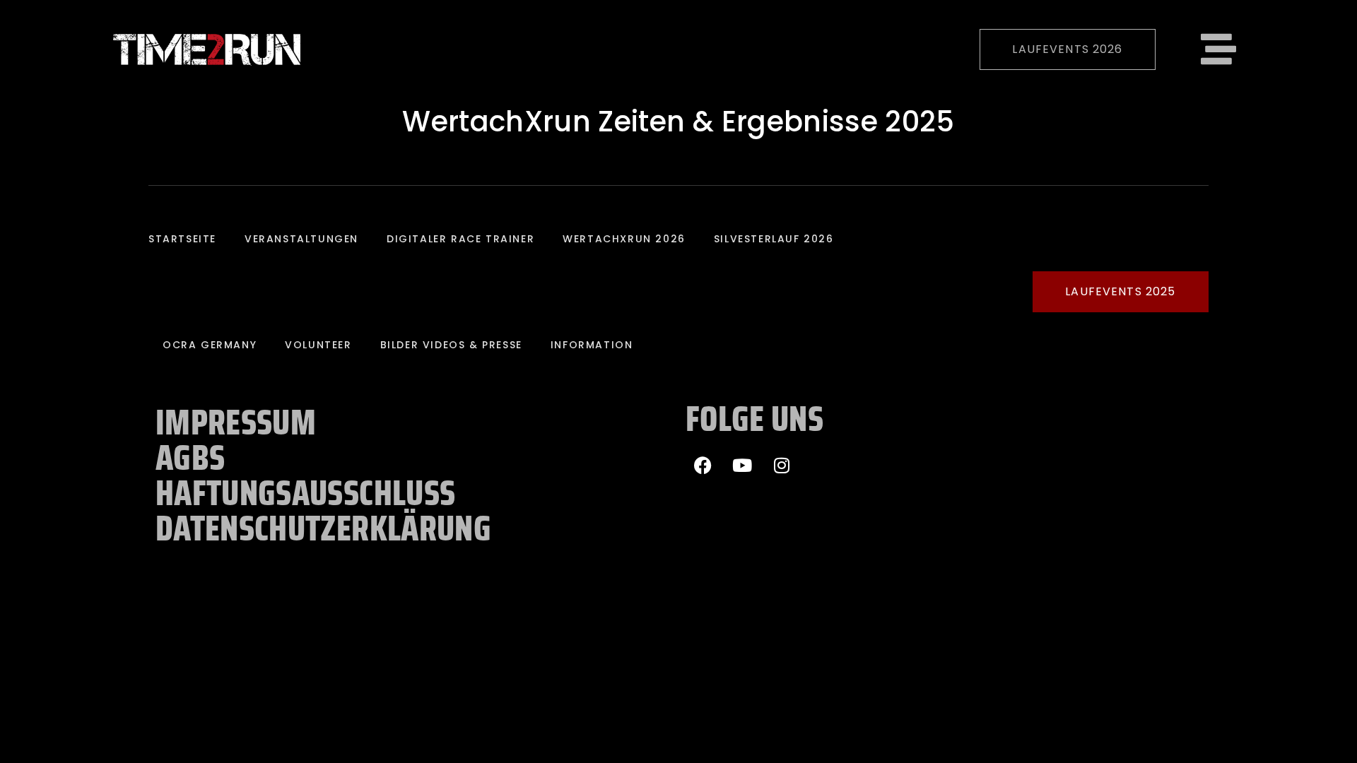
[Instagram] (781, 465)
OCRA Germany (210, 345)
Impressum (235, 422)
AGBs (190, 457)
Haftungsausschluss (305, 493)
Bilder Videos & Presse (451, 345)
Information (592, 345)
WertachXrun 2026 (624, 239)
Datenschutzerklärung (323, 528)
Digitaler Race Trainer (460, 239)
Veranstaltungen (301, 239)
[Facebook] (703, 465)
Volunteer (318, 345)
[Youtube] (742, 465)
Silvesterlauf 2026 (774, 239)
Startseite (182, 239)
